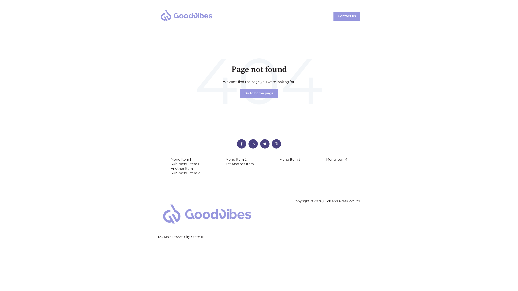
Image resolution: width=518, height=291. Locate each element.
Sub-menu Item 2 (185, 173)
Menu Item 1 (181, 159)
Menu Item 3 (289, 159)
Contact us (347, 16)
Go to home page (259, 93)
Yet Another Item (240, 164)
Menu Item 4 (336, 159)
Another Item (182, 169)
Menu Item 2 (236, 159)
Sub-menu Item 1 (185, 164)
